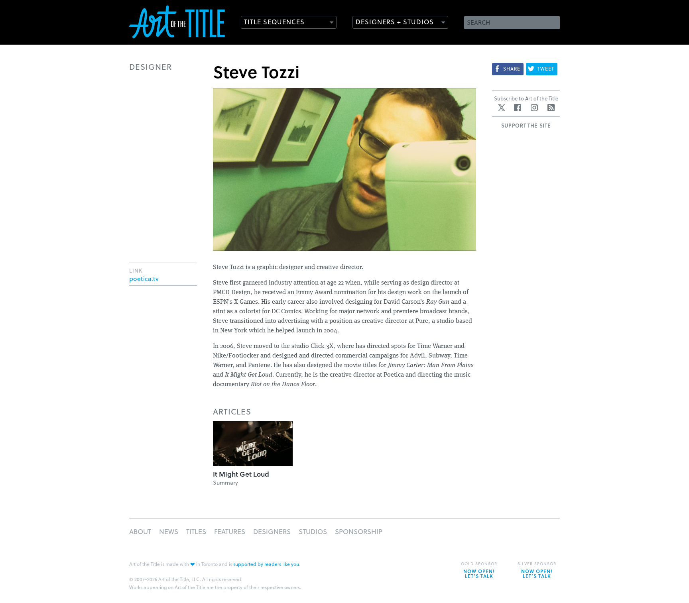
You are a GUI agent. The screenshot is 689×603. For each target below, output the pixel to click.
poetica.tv (144, 279)
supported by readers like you (266, 564)
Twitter (501, 107)
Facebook (517, 107)
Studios (313, 531)
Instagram (534, 107)
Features (229, 531)
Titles (196, 531)
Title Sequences (274, 21)
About (140, 531)
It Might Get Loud (241, 474)
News (168, 531)
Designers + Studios (395, 21)
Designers (272, 531)
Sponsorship (358, 531)
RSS (551, 107)
